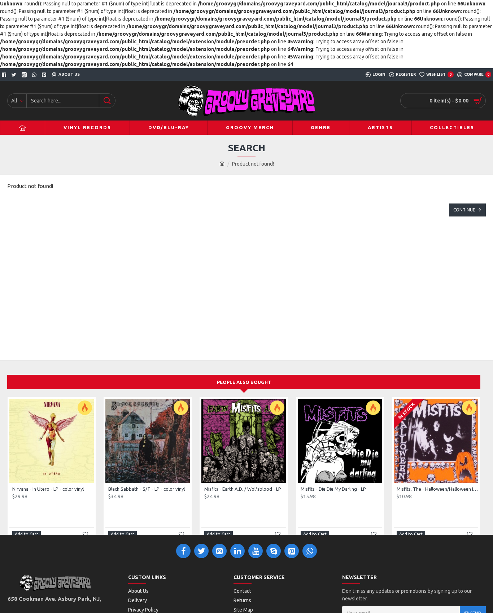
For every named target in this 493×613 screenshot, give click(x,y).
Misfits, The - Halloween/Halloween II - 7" (437, 488)
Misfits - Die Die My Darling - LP (333, 488)
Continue (464, 209)
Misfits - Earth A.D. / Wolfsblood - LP (242, 488)
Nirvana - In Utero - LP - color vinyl (48, 488)
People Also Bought (244, 382)
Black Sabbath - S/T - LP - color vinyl (146, 488)
